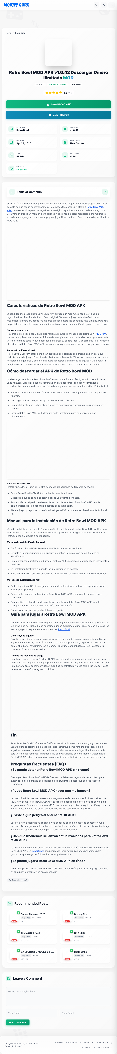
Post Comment (17, 1022)
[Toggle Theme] (104, 5)
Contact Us (88, 1042)
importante (38, 851)
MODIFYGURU (32, 1043)
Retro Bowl (64, 629)
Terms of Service (104, 1047)
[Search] (96, 5)
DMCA (87, 1047)
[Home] (16, 5)
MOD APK (101, 333)
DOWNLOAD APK (61, 104)
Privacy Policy (105, 1042)
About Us (72, 1042)
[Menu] (111, 5)
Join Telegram (61, 114)
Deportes (21, 169)
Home (8, 33)
